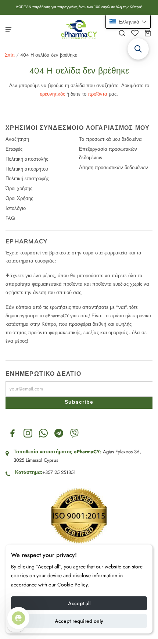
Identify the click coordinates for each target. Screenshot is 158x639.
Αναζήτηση (17, 139)
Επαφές (14, 149)
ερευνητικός (52, 93)
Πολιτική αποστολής (27, 159)
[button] (128, 21)
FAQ (10, 218)
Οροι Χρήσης (19, 198)
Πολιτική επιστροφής (27, 178)
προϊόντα (97, 93)
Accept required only (79, 621)
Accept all (79, 603)
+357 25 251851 (59, 472)
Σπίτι (10, 54)
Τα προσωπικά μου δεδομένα (110, 139)
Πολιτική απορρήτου (27, 168)
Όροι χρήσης (19, 188)
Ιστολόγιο (16, 208)
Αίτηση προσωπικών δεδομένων (113, 167)
